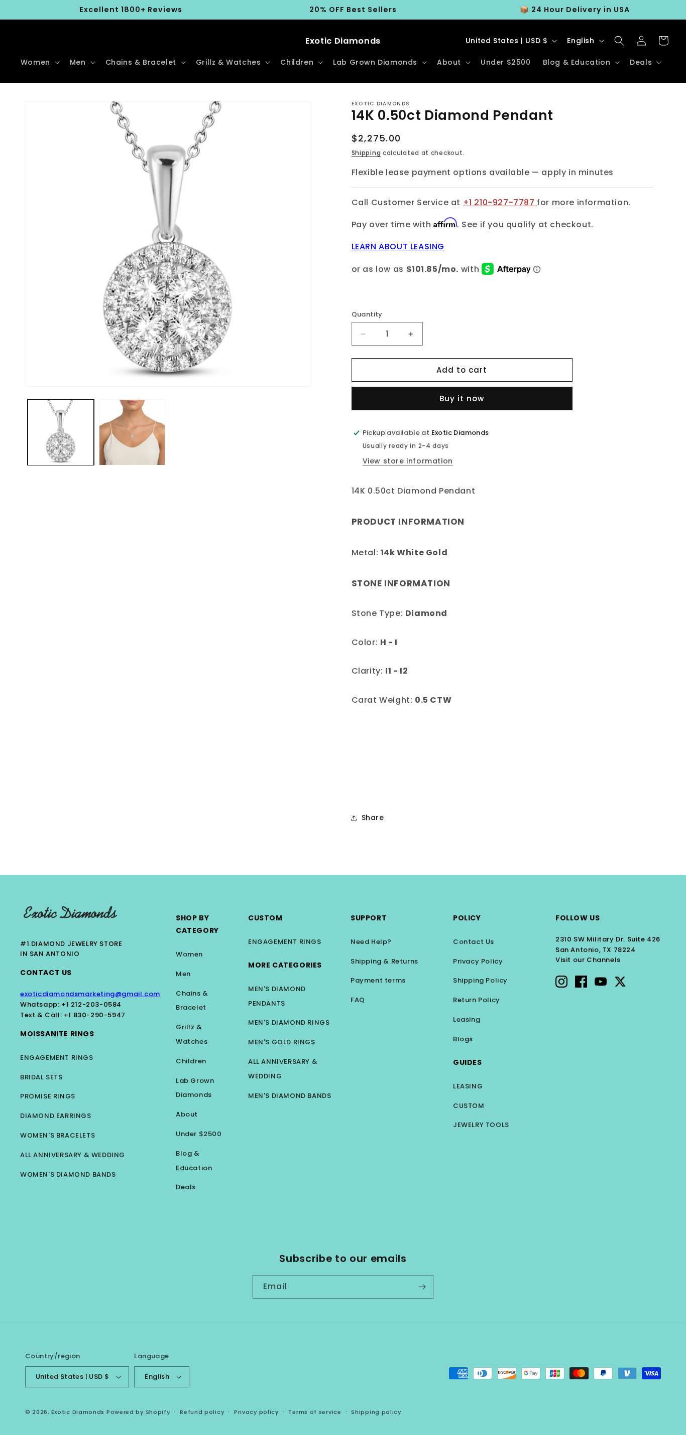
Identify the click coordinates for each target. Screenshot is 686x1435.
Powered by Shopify (138, 1412)
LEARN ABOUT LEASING (398, 246)
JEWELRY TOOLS (481, 1125)
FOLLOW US (577, 918)
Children (191, 1061)
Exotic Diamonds (78, 1412)
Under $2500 (199, 1134)
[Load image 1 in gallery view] (61, 432)
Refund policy (202, 1412)
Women (189, 954)
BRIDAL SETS (41, 1077)
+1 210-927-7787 (500, 202)
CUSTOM (469, 1105)
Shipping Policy (480, 980)
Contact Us (46, 973)
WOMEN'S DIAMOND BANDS (68, 1174)
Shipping (366, 152)
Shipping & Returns (384, 961)
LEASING (468, 1086)
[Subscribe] (422, 1287)
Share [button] (373, 818)
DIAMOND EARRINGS (55, 1116)
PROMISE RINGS (47, 1096)
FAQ (358, 1000)
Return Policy (476, 1000)
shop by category (197, 924)
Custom (265, 918)
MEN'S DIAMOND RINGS (288, 1022)
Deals (186, 1187)
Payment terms (378, 980)
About (187, 1114)
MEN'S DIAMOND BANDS (289, 1095)
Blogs (463, 1039)
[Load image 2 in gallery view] (132, 432)
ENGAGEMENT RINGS (56, 1057)
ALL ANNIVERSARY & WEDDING (72, 1155)
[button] (39, 62)
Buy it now (461, 398)
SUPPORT (369, 918)
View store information (408, 461)
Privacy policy (256, 1412)
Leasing (466, 1019)
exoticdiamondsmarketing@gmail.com (90, 994)
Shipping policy (376, 1412)
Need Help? (371, 941)
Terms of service (314, 1412)
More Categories (285, 965)
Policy (467, 918)
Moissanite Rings (57, 1034)
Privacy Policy (478, 961)
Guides (467, 1062)
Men (183, 974)
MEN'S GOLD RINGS (281, 1042)
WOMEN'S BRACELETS (57, 1135)
